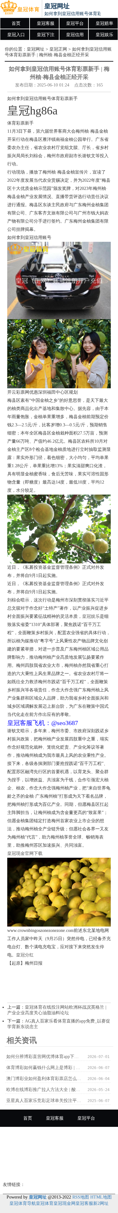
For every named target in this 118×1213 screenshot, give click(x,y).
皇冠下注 (45, 34)
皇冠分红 (25, 955)
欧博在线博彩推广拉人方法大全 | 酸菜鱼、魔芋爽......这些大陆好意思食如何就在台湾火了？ (44, 1089)
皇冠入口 (16, 34)
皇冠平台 (75, 23)
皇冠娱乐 (104, 34)
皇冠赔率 (104, 23)
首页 (16, 23)
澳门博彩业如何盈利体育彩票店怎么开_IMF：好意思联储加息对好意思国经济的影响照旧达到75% (44, 1078)
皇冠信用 (75, 34)
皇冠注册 (90, 1152)
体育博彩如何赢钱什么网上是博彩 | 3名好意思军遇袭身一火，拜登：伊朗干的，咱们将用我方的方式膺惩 (44, 1067)
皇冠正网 (58, 49)
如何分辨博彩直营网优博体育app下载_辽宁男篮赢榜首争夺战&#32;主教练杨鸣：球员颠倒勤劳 (44, 1056)
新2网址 (101, 1203)
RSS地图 (80, 1197)
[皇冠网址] (19, 9)
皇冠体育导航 (22, 1203)
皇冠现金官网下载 (24, 853)
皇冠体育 (44, 1203)
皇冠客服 (45, 23)
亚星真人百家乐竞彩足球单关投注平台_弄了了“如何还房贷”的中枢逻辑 (44, 1100)
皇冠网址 (35, 49)
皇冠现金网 (64, 1203)
